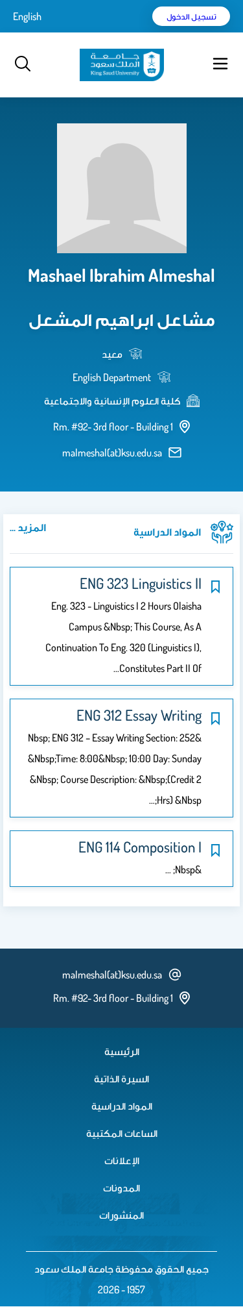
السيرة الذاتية (121, 1078)
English (27, 16)
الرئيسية (121, 1051)
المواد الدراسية (121, 1105)
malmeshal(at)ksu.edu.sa (112, 452)
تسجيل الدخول (191, 16)
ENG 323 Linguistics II (141, 583)
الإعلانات (121, 1160)
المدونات (121, 1187)
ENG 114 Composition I (140, 847)
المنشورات (121, 1214)
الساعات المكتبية (121, 1133)
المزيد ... (28, 527)
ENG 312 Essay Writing (139, 715)
